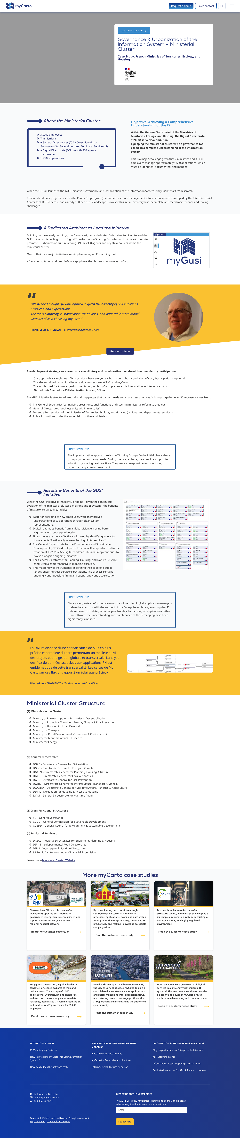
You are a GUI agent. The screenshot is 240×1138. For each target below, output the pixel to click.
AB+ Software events (164, 1056)
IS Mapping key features (43, 1050)
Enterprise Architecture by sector (109, 1066)
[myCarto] (18, 6)
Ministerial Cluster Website (58, 860)
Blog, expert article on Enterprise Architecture (178, 1050)
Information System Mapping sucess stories (177, 1063)
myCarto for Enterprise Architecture (111, 1060)
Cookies (66, 1121)
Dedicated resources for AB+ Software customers (179, 1070)
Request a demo (181, 6)
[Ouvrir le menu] (232, 6)
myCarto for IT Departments (106, 1053)
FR (222, 6)
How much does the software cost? (49, 1066)
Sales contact (206, 6)
